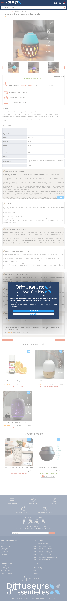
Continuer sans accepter (36, 284)
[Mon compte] (60, 3)
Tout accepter (33, 311)
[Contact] (55, 3)
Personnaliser (33, 314)
